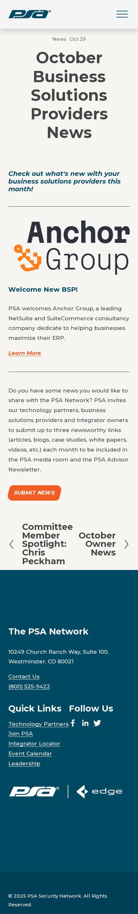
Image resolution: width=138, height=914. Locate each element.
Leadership (24, 763)
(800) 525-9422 (29, 686)
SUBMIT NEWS (34, 493)
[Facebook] (73, 723)
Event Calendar (30, 753)
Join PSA (20, 733)
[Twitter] (97, 723)
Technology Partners (38, 723)
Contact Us (23, 676)
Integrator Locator (34, 743)
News (59, 39)
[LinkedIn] (85, 723)
